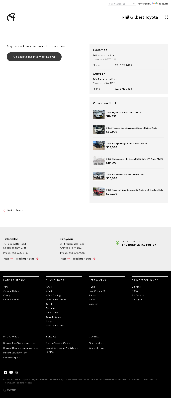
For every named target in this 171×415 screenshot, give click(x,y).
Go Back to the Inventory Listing (34, 56)
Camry (7, 295)
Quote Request (12, 357)
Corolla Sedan (11, 299)
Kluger (49, 321)
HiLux (92, 286)
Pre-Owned (11, 336)
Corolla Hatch (11, 291)
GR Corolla (138, 295)
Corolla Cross (53, 316)
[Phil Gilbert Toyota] (10, 17)
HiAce (92, 299)
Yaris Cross (52, 312)
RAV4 (49, 286)
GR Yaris (136, 286)
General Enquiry (98, 347)
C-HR (49, 303)
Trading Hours (25, 258)
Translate (163, 3)
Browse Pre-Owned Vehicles (19, 343)
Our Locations (97, 343)
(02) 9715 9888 (123, 88)
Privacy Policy (150, 379)
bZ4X (49, 291)
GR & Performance (145, 280)
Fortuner (50, 308)
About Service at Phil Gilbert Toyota (62, 349)
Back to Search (15, 210)
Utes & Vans (97, 280)
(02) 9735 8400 (123, 65)
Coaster (93, 303)
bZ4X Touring (53, 295)
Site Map (136, 379)
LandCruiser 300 (55, 325)
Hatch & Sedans (14, 280)
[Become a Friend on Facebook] (5, 372)
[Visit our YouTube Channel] (11, 372)
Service (51, 336)
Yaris (6, 286)
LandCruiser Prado (56, 299)
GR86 (135, 291)
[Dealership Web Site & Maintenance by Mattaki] (9, 390)
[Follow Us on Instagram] (17, 372)
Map (6, 258)
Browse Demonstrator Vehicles (20, 347)
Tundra (92, 295)
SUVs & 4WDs (55, 280)
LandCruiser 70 (97, 291)
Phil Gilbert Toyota (140, 17)
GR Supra (137, 299)
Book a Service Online (58, 343)
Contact (95, 336)
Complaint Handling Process (18, 382)
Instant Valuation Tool (15, 352)
